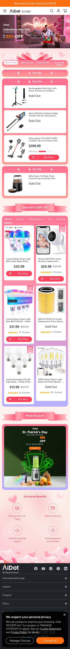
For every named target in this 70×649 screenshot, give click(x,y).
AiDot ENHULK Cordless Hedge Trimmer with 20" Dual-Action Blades (43, 114)
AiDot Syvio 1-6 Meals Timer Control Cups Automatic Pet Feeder (42, 177)
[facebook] (36, 568)
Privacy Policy (19, 632)
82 (56, 392)
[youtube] (43, 568)
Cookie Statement (50, 628)
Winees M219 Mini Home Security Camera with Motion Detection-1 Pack (49, 260)
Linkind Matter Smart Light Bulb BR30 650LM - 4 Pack (18, 320)
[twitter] (58, 568)
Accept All (50, 640)
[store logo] (20, 11)
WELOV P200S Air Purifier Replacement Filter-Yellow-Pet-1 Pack (51, 320)
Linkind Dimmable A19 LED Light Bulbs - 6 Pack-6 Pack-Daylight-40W (19, 380)
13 (24, 332)
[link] (58, 10)
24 (24, 392)
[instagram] (50, 568)
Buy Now (48, 157)
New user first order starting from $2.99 (35, 3)
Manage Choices (20, 640)
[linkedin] (65, 568)
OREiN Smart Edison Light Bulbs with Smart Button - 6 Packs (51, 380)
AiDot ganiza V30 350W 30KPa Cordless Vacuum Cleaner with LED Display (43, 139)
